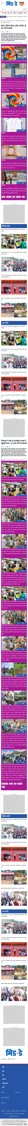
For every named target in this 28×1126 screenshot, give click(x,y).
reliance (11, 783)
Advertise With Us (15, 1110)
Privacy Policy (23, 1110)
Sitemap (22, 1113)
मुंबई (5, 13)
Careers (8, 1110)
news (23, 196)
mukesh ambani (5, 783)
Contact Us (16, 1113)
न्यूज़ (8, 13)
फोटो (25, 13)
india (14, 196)
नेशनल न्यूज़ (9, 20)
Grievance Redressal (14, 1116)
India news (18, 196)
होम (1, 20)
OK (25, 1124)
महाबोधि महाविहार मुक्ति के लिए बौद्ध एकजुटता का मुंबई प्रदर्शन (12, 888)
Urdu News (17, 1092)
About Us (3, 1110)
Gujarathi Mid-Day (5, 1097)
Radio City (3, 1102)
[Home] (3, 13)
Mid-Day (3, 1092)
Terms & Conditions (8, 1113)
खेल (11, 13)
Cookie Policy (19, 1124)
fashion (3, 196)
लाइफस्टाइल (20, 13)
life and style (9, 196)
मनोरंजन (15, 13)
